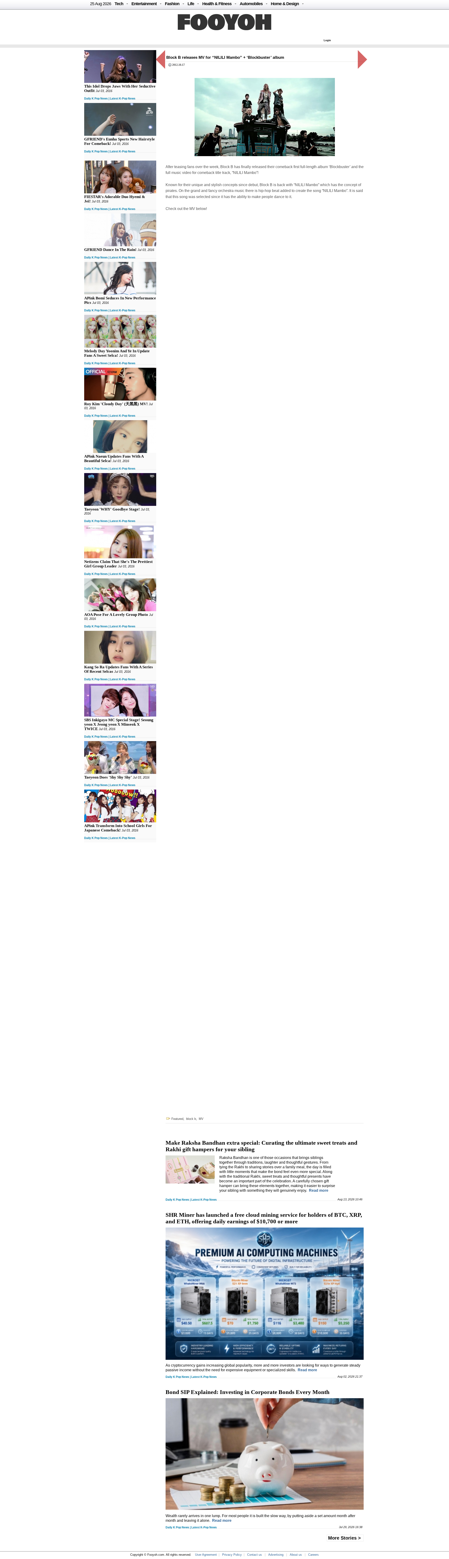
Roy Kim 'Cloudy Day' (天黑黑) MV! (116, 404)
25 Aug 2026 (100, 3)
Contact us (254, 1554)
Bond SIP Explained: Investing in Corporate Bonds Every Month (248, 1392)
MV (201, 1119)
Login (327, 40)
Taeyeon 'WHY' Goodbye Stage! (112, 509)
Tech (119, 3)
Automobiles (251, 3)
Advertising (275, 1554)
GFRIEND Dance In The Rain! (110, 249)
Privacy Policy (232, 1554)
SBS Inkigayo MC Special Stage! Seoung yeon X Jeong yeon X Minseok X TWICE (118, 724)
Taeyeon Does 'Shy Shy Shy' (108, 777)
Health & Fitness (217, 3)
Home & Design (285, 3)
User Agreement (206, 1554)
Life (191, 3)
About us (296, 1554)
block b (191, 1119)
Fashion (172, 3)
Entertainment (144, 3)
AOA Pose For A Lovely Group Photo (116, 614)
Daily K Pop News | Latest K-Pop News (109, 98)
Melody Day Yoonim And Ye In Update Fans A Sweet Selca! (117, 353)
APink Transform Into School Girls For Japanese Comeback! (118, 828)
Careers (313, 1554)
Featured (177, 1119)
